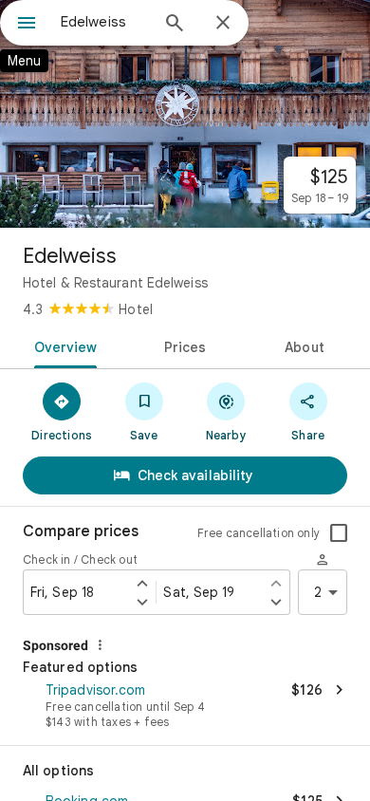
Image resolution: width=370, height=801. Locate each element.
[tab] (62, 345)
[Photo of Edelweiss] (185, 114)
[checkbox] (338, 533)
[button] (185, 707)
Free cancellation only (258, 533)
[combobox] (104, 21)
